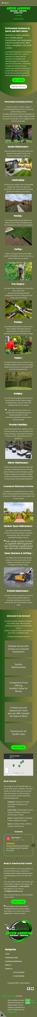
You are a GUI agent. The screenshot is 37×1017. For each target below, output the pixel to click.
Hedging (18, 393)
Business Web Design (9, 996)
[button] (3, 845)
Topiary (18, 357)
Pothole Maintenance (18, 591)
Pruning (18, 322)
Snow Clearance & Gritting (18, 553)
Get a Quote (19, 80)
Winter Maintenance (18, 462)
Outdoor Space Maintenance (18, 526)
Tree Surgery (18, 284)
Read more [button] (10, 852)
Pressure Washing (18, 424)
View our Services (18, 86)
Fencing (18, 215)
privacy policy (12, 1012)
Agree (28, 1003)
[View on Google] (8, 838)
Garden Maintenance (18, 146)
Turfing (18, 249)
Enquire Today (18, 747)
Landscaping (18, 180)
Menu (6, 3)
